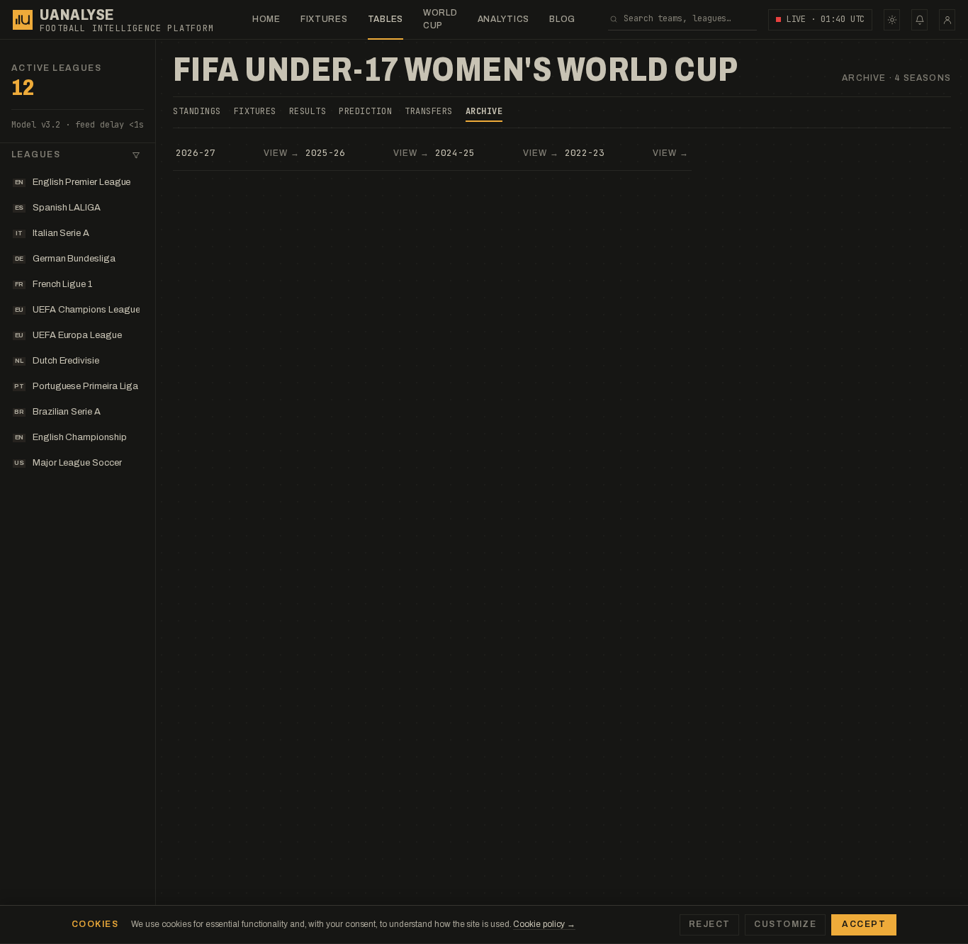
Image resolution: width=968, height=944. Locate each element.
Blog (562, 19)
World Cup (440, 19)
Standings (197, 111)
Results (308, 111)
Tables (385, 19)
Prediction (365, 111)
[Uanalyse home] (23, 20)
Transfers (429, 111)
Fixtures (324, 19)
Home (266, 19)
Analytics (503, 19)
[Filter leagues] (136, 155)
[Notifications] (919, 19)
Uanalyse (77, 15)
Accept (864, 924)
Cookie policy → (544, 924)
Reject (710, 924)
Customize (785, 924)
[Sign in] (947, 19)
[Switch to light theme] (892, 19)
